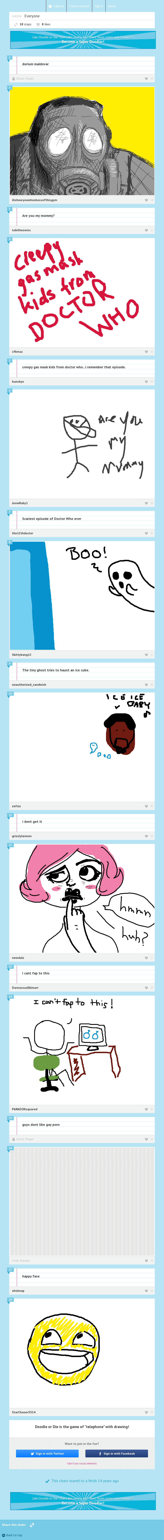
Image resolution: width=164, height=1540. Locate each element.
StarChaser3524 (23, 1412)
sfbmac (17, 352)
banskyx (18, 381)
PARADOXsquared (24, 1109)
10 (10, 693)
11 (10, 815)
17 (10, 1269)
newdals (18, 958)
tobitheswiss (21, 230)
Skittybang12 (21, 655)
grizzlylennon (22, 836)
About (112, 6)
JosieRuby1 (20, 503)
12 (10, 845)
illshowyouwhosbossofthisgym (34, 200)
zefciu (16, 806)
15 (10, 1118)
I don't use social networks (82, 1463)
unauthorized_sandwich (29, 685)
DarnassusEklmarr (25, 988)
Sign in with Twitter (49, 1453)
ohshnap (18, 1291)
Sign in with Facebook (119, 1453)
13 (10, 966)
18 (10, 1299)
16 (10, 1148)
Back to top (14, 1535)
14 (10, 996)
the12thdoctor (22, 533)
